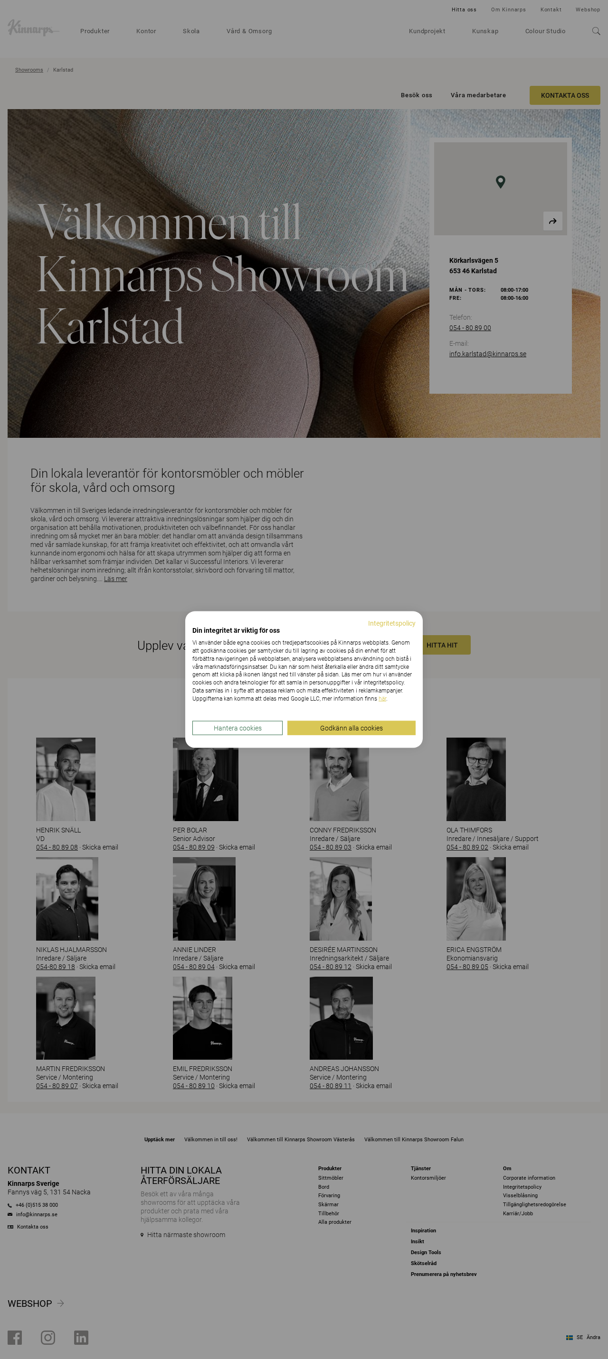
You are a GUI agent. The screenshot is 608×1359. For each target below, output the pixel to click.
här (382, 698)
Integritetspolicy (392, 623)
